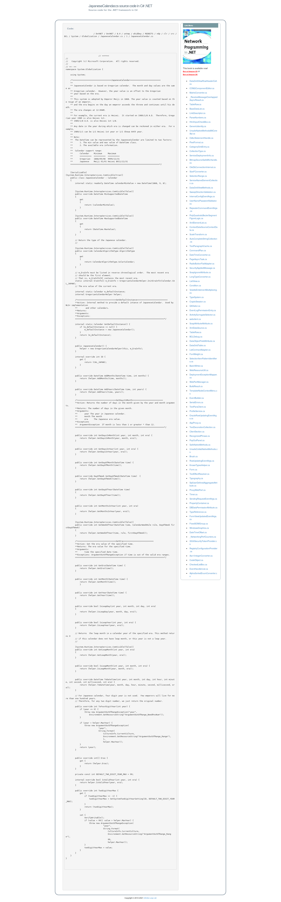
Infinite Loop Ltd (150, 898)
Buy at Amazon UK (190, 74)
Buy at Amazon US (190, 71)
